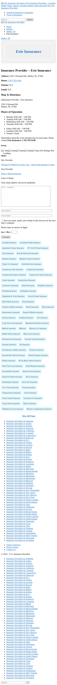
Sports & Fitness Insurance (12, 377)
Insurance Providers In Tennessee (20, 521)
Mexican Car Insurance (38, 328)
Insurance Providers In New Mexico (21, 495)
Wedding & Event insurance (12, 409)
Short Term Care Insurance (12, 366)
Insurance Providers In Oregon (19, 509)
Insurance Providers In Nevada (19, 488)
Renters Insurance (8, 361)
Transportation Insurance (11, 393)
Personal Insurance (9, 344)
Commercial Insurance (34, 269)
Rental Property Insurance (38, 355)
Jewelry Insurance (9, 318)
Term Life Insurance (29, 382)
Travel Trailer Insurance (11, 398)
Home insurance (48, 307)
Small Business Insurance (35, 366)
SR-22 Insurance (32, 377)
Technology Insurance (10, 382)
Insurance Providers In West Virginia (21, 535)
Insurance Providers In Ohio (18, 504)
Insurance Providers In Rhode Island (21, 514)
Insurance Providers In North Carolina (22, 500)
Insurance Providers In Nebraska (20, 485)
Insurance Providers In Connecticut (21, 435)
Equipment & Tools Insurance (13, 296)
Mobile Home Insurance (11, 334)
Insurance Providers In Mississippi (20, 478)
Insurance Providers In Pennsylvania (21, 512)
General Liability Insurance (12, 307)
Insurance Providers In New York (20, 497)
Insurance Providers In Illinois (18, 452)
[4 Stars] (28, 151)
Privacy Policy (12, 547)
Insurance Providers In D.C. (18, 440)
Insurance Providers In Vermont (19, 528)
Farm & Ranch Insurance (37, 296)
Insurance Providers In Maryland (20, 469)
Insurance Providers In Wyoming (20, 540)
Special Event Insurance (32, 371)
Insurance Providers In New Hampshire (23, 490)
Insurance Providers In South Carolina (22, 516)
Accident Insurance (9, 243)
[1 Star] (4, 151)
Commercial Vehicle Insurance (40, 275)
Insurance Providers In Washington (21, 533)
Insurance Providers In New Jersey (21, 493)
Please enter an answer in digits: (14, 227)
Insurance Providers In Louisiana (20, 464)
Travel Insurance (30, 393)
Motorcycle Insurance (31, 334)
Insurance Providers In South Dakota (21, 519)
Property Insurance (36, 350)
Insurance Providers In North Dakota (21, 502)
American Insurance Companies (19, 12)
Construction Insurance (26, 280)
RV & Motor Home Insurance (30, 361)
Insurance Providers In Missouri (19, 481)
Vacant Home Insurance (11, 403)
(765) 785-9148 (14, 80)
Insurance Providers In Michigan (20, 473)
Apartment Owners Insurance (13, 248)
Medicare (22, 328)
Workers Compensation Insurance (39, 409)
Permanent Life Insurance (11, 339)
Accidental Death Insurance (30, 243)
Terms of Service (13, 545)
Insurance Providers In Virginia (19, 531)
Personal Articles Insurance (35, 339)
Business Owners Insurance (29, 259)
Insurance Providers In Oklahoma (20, 507)
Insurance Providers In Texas (18, 524)
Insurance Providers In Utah (18, 526)
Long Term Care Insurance (12, 323)
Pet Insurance (24, 344)
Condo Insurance (8, 280)
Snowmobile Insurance (10, 371)
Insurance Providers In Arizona (19, 426)
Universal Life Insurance (32, 398)
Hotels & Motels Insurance (33, 312)
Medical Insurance (9, 328)
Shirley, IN (5, 38)
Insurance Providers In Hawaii (19, 447)
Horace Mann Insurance (11, 174)
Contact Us (11, 549)
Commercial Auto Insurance (12, 269)
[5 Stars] (35, 151)
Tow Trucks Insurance (10, 387)
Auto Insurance (8, 253)
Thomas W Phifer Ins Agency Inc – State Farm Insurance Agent (27, 165)
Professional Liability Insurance (14, 350)
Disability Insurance (45, 285)
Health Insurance (32, 307)
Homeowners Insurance (11, 312)
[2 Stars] (12, 151)
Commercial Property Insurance (14, 275)
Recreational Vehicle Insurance (13, 355)
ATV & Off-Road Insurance (37, 248)
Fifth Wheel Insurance (10, 302)
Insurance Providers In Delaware (20, 438)
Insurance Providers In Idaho (18, 450)
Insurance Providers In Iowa (18, 457)
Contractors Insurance (10, 285)
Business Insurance (9, 259)
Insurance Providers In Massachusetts (22, 471)
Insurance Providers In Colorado (20, 433)
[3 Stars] (20, 151)
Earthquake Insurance (28, 291)
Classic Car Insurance (10, 264)
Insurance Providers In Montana (19, 483)
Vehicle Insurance (29, 403)
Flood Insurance (28, 302)
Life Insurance (42, 318)
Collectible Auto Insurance (31, 264)
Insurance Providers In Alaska (18, 423)
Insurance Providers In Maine (18, 466)
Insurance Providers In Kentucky (20, 462)
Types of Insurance (14, 15)
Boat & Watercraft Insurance (27, 253)
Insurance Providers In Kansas (19, 459)
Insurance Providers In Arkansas (19, 428)
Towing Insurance (28, 387)
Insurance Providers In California (20, 431)
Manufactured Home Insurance (37, 323)
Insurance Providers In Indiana (19, 454)
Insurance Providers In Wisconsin (20, 538)
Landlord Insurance (26, 318)
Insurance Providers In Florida (19, 442)
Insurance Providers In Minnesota (20, 476)
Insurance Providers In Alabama (19, 421)
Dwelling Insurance (9, 291)
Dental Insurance (28, 285)
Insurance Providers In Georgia (19, 445)
